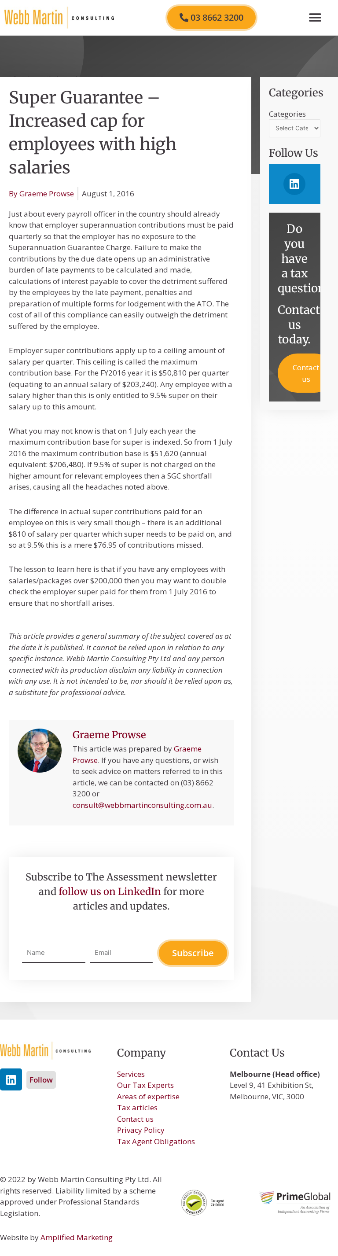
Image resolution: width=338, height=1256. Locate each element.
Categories (287, 114)
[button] (315, 18)
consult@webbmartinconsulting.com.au (142, 805)
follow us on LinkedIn (110, 891)
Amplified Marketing (76, 1237)
